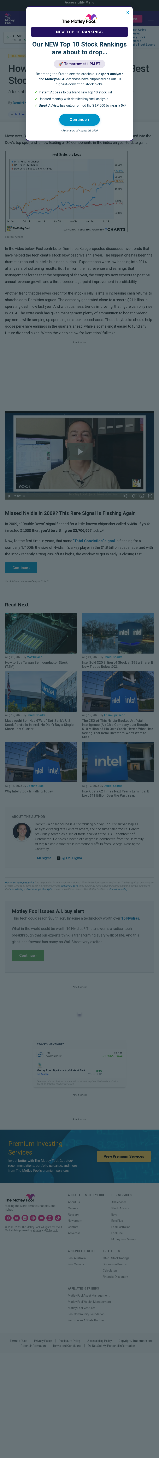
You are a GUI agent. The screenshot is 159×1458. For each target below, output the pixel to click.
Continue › (79, 119)
